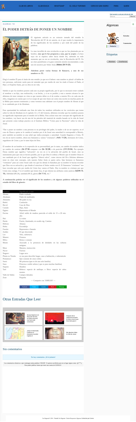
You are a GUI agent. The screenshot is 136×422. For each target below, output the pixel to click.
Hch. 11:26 (61, 138)
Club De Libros (26, 6)
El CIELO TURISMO (78, 6)
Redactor (113, 46)
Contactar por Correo (87, 418)
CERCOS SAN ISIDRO (99, 6)
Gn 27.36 (26, 149)
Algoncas (112, 25)
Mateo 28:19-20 (63, 65)
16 (4, 173)
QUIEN (126, 6)
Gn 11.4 (42, 173)
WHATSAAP (59, 6)
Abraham (112, 61)
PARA (116, 6)
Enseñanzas (123, 61)
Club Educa (43, 6)
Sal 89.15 (79, 171)
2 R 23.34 (68, 149)
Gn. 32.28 (46, 149)
